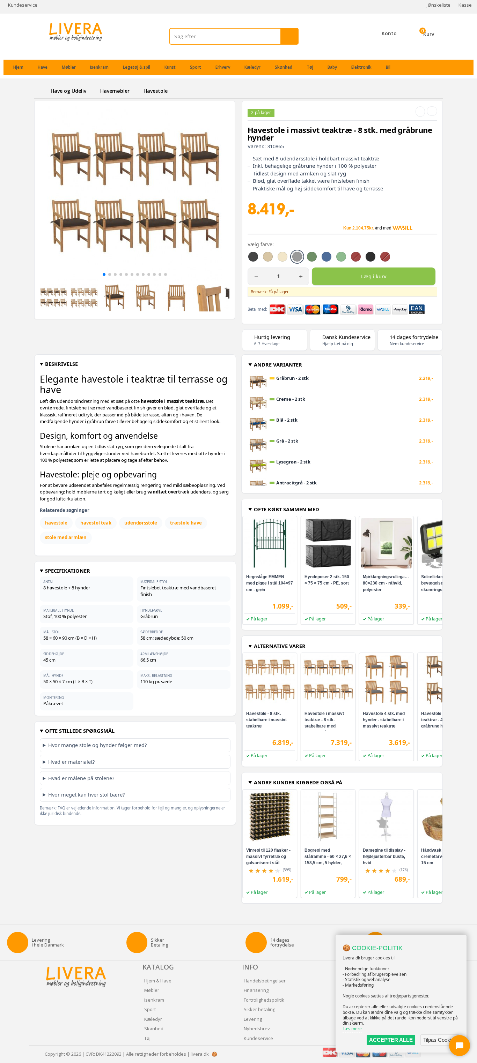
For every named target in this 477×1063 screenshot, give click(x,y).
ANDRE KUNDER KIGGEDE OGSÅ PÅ (298, 782)
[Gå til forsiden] (41, 90)
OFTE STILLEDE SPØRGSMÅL (80, 730)
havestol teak (95, 523)
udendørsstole (140, 523)
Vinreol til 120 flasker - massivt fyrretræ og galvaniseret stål (268, 856)
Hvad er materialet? (71, 761)
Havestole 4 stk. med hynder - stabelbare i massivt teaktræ (384, 720)
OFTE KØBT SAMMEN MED (286, 509)
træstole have (186, 523)
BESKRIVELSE (61, 363)
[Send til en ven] (420, 111)
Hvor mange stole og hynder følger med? (97, 744)
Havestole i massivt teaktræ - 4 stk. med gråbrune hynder (441, 720)
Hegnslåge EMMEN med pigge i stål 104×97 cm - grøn (269, 583)
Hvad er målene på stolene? (81, 778)
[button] (104, 274)
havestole (56, 523)
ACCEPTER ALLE (391, 1040)
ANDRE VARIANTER (278, 364)
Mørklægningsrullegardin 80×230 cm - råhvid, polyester (387, 583)
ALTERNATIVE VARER (280, 645)
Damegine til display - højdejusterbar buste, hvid (384, 856)
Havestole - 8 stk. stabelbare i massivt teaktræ (266, 720)
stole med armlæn (66, 537)
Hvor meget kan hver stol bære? (86, 794)
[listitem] (253, 256)
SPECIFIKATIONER (67, 570)
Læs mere (352, 1029)
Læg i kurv (373, 276)
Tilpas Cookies (440, 1040)
